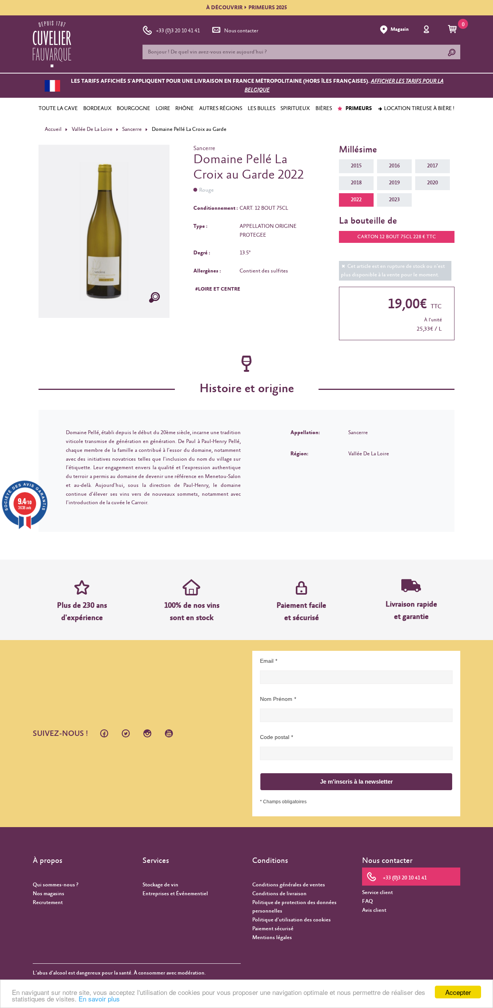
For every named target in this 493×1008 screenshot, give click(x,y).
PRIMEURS (358, 108)
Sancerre (132, 129)
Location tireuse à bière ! (418, 108)
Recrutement (48, 902)
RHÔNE (184, 108)
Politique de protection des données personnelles (294, 906)
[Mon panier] (453, 29)
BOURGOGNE (133, 108)
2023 (394, 200)
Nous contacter (241, 31)
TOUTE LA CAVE (58, 108)
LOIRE (163, 108)
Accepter (458, 992)
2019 (394, 183)
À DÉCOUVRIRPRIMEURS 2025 (246, 8)
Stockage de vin (160, 885)
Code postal (274, 737)
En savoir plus (99, 998)
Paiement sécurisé (272, 929)
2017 (432, 166)
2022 (356, 200)
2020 (432, 183)
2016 (394, 166)
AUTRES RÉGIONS (220, 108)
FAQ (367, 901)
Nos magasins (48, 894)
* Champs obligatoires (283, 801)
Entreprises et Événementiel (175, 894)
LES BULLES (261, 108)
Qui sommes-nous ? (55, 885)
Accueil (53, 129)
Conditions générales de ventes (288, 885)
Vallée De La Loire (92, 129)
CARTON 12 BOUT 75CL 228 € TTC (396, 237)
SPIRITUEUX (295, 108)
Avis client (374, 910)
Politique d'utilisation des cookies (291, 920)
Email (266, 661)
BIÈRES (323, 108)
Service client (377, 892)
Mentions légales (272, 937)
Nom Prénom (276, 699)
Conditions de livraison (279, 894)
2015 (356, 166)
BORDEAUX (97, 108)
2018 (356, 183)
